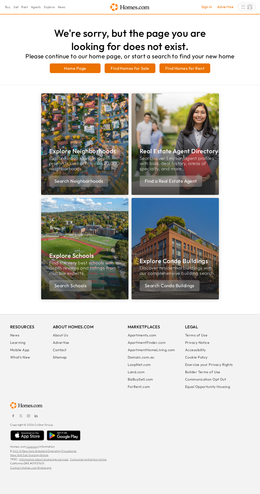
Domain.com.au (141, 357)
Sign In (206, 7)
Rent (24, 7)
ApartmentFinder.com (147, 342)
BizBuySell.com (140, 379)
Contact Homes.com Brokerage (30, 467)
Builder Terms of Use (202, 372)
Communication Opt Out (205, 379)
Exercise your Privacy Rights (209, 364)
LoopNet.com (139, 364)
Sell (15, 7)
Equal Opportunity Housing (207, 386)
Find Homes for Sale (130, 68)
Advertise (225, 7)
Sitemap (60, 357)
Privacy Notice (197, 342)
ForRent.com (139, 386)
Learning (18, 342)
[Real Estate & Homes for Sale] (130, 7)
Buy (7, 7)
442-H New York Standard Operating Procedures (44, 451)
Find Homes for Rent (185, 68)
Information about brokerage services (44, 459)
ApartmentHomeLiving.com (151, 350)
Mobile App (19, 350)
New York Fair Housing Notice (29, 455)
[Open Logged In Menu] (247, 7)
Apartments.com (142, 335)
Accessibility (195, 350)
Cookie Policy (196, 357)
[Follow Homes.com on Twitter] (20, 416)
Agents (36, 7)
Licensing (32, 446)
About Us (60, 335)
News (62, 7)
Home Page (75, 68)
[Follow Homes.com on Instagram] (28, 416)
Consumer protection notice (88, 459)
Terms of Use (196, 335)
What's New (20, 357)
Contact (60, 350)
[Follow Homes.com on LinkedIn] (36, 416)
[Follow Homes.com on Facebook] (13, 416)
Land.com (136, 372)
